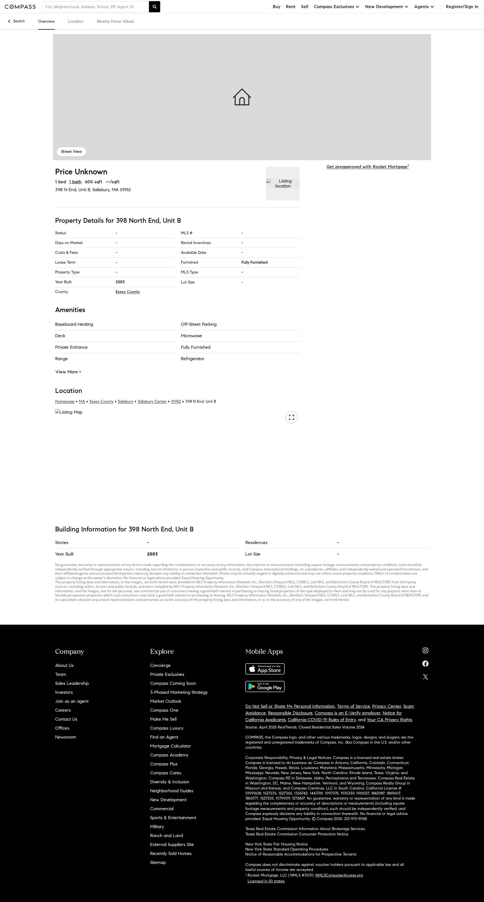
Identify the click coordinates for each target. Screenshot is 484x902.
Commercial (161, 808)
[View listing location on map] (283, 183)
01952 (125, 189)
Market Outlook (165, 701)
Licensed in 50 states (266, 881)
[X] (425, 675)
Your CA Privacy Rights (389, 719)
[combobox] (96, 6)
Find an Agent (164, 737)
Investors (64, 692)
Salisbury (125, 401)
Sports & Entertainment (173, 817)
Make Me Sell (163, 719)
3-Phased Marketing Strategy (179, 692)
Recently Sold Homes (171, 853)
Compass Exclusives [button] (334, 6)
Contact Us (66, 719)
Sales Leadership (72, 683)
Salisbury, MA (105, 189)
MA (82, 401)
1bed (60, 181)
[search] (154, 6)
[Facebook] (425, 662)
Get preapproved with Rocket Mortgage (368, 166)
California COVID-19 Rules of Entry (322, 719)
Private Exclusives (167, 674)
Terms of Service (353, 706)
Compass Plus (164, 764)
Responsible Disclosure (290, 713)
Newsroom (65, 737)
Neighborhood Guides (171, 790)
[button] (242, 97)
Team (60, 674)
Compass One (164, 710)
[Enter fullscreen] (291, 417)
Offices (62, 728)
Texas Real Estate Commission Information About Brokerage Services (305, 828)
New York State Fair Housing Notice (276, 844)
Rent (290, 6)
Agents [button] (421, 6)
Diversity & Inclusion (169, 781)
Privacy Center (386, 706)
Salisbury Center (152, 401)
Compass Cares (165, 773)
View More (66, 371)
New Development (168, 799)
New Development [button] (384, 6)
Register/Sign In (462, 6)
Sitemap (158, 862)
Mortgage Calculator (170, 746)
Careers (63, 710)
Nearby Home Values (115, 21)
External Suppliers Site (172, 844)
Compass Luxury (166, 728)
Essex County (128, 291)
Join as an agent (72, 701)
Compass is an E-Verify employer (347, 713)
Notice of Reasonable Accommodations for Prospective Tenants (301, 854)
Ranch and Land (166, 835)
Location (75, 21)
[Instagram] (425, 649)
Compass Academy (169, 755)
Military (157, 826)
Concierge (160, 665)
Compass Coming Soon (173, 683)
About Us (64, 665)
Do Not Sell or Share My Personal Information (290, 706)
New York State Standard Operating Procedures (286, 849)
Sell (304, 6)
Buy (276, 6)
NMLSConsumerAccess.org (339, 875)
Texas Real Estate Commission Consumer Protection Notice (296, 834)
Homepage (65, 401)
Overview (46, 21)
